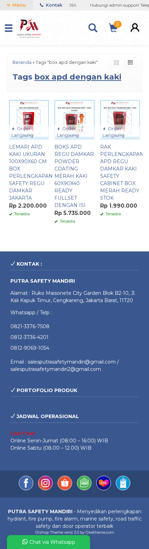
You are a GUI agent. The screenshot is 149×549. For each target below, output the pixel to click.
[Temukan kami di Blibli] (123, 488)
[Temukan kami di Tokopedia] (85, 488)
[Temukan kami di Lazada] (104, 488)
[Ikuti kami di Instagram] (46, 488)
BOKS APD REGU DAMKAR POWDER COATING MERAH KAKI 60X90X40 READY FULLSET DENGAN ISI (74, 176)
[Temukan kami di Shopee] (65, 488)
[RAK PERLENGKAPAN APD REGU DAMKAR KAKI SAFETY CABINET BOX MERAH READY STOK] (120, 119)
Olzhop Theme (49, 532)
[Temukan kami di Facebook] (27, 488)
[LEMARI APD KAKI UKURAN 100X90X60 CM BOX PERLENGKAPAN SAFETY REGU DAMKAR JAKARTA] (29, 119)
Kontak (53, 5)
